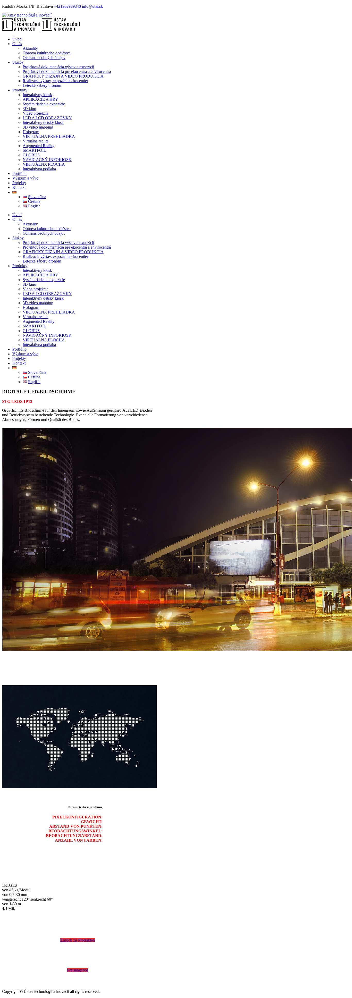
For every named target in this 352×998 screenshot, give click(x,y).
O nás (17, 43)
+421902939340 (67, 6)
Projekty (19, 183)
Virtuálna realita (35, 141)
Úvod (17, 39)
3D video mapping (38, 127)
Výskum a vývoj (25, 178)
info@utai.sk (92, 6)
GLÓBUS (31, 155)
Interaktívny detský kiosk (43, 122)
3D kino (29, 108)
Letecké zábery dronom (42, 85)
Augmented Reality (38, 145)
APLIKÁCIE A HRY (40, 99)
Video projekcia (35, 113)
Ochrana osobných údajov (44, 57)
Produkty (19, 90)
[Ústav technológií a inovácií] (27, 15)
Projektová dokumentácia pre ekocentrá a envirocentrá (67, 71)
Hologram (31, 132)
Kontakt (19, 187)
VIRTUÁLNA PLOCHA (44, 164)
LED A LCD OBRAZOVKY (47, 118)
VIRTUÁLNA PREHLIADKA (49, 136)
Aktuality (30, 48)
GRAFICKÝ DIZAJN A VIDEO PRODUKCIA (63, 76)
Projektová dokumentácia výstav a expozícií (58, 67)
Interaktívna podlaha (39, 169)
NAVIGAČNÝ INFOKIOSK (47, 159)
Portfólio (19, 173)
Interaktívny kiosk (37, 94)
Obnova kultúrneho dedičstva (47, 53)
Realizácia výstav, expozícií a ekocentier (55, 81)
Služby (18, 62)
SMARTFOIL (34, 150)
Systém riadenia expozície (44, 104)
